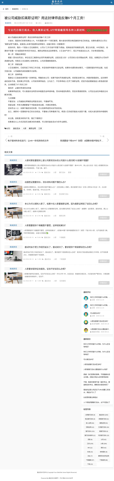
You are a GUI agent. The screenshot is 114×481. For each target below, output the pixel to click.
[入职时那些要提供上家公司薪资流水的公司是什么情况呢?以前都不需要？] (13, 169)
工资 (40, 128)
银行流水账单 (90, 435)
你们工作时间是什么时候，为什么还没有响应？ (100, 297)
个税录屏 (63, 259)
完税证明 (90, 427)
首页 (6, 9)
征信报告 (63, 281)
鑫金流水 (16, 128)
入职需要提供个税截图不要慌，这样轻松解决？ (46, 225)
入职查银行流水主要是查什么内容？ (100, 329)
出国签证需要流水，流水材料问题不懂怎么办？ (46, 182)
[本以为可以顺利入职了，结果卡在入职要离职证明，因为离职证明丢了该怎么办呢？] (13, 213)
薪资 (69, 172)
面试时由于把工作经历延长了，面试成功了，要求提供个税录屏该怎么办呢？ (59, 247)
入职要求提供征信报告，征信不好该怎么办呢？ (46, 269)
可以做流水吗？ (95, 313)
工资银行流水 (103, 427)
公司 (103, 439)
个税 (90, 464)
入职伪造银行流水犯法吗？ (99, 321)
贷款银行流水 (104, 419)
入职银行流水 (90, 415)
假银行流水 (103, 431)
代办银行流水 (103, 435)
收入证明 (90, 423)
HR (90, 448)
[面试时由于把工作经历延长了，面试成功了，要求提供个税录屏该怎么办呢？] (13, 256)
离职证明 (32, 128)
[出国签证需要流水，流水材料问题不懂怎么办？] (13, 191)
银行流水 (62, 172)
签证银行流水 (63, 194)
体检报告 (103, 452)
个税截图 (62, 237)
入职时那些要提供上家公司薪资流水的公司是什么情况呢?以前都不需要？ (57, 160)
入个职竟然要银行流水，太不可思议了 (96, 402)
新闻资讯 (15, 9)
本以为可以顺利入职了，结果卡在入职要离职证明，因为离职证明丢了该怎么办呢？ (62, 204)
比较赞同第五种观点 (90, 397)
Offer (90, 456)
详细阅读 (103, 174)
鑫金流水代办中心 (42, 472)
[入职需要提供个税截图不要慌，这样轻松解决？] (13, 234)
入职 (24, 128)
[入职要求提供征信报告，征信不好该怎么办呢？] (13, 278)
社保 (90, 452)
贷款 (90, 439)
